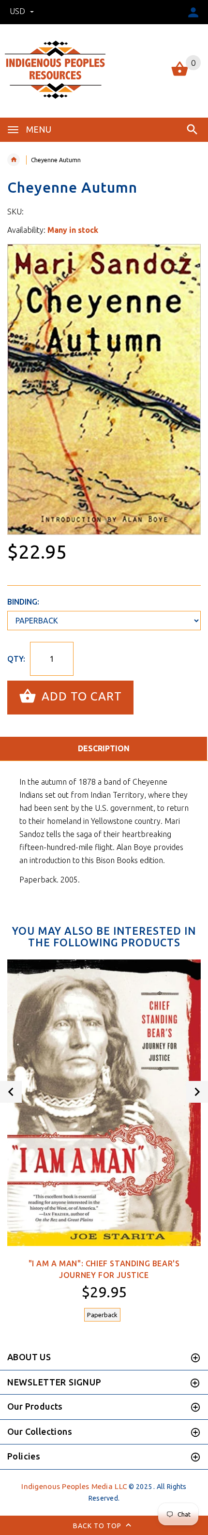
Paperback (102, 1314)
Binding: (23, 601)
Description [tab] (104, 748)
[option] (104, 389)
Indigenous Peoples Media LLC (74, 1486)
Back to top (98, 1525)
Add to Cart (80, 696)
